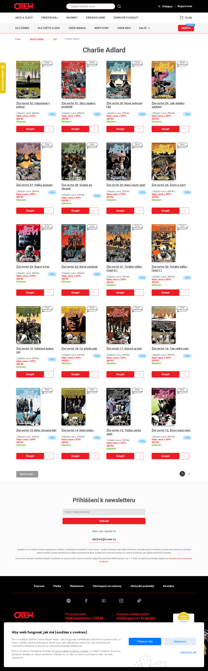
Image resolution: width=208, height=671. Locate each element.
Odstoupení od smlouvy (107, 586)
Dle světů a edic (49, 28)
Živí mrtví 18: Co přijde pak (79, 348)
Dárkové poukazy (126, 17)
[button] (143, 28)
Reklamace (77, 586)
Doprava (39, 586)
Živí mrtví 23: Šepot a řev (32, 266)
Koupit (30, 129)
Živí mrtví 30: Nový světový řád (124, 105)
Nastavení (180, 641)
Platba (57, 586)
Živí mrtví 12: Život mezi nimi (171, 430)
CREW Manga (77, 28)
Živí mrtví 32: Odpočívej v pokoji (33, 105)
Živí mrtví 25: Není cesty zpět (125, 185)
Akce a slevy (24, 17)
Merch (188, 27)
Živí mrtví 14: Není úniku (77, 430)
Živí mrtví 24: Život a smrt (169, 185)
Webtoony (101, 28)
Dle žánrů (22, 28)
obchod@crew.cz (104, 539)
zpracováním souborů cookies (71, 651)
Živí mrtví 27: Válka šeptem (34, 185)
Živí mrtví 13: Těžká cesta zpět (123, 432)
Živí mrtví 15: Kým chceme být (36, 430)
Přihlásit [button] (167, 6)
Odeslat (104, 521)
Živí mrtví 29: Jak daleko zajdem (168, 105)
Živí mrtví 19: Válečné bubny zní (35, 350)
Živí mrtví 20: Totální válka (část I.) (169, 268)
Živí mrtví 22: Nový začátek (79, 266)
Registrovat (184, 6)
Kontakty (168, 586)
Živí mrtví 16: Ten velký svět (170, 348)
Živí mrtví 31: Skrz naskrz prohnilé (78, 105)
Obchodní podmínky (142, 586)
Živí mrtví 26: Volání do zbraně (76, 186)
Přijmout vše (145, 641)
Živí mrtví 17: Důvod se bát (124, 348)
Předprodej (49, 17)
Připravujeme (95, 17)
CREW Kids (124, 28)
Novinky (72, 17)
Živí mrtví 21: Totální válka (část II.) (124, 268)
